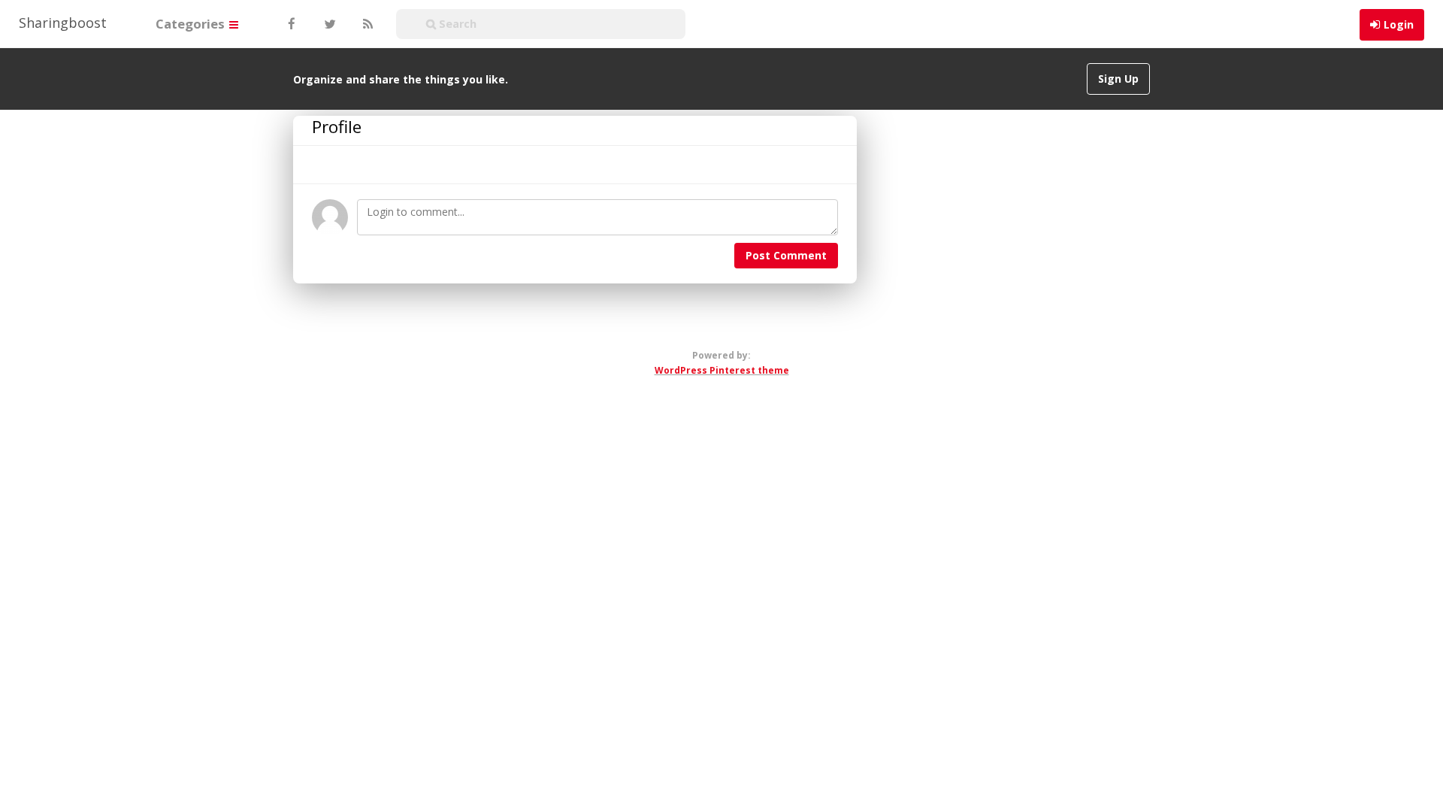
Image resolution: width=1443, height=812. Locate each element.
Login (1399, 24)
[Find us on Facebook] (291, 24)
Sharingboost (63, 23)
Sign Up (1118, 78)
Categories (192, 23)
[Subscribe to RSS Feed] (366, 24)
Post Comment (786, 255)
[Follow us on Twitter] (328, 24)
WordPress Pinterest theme (722, 370)
